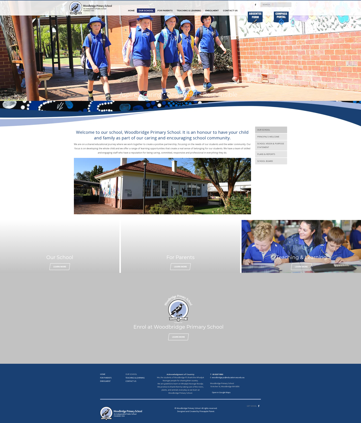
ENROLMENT (105, 381)
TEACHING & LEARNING (135, 377)
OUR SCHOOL (131, 374)
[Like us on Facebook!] (259, 406)
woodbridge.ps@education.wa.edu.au (228, 377)
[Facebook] (255, 5)
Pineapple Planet (207, 411)
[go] (288, 5)
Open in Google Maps (221, 392)
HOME (102, 374)
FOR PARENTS (106, 377)
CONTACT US (131, 381)
